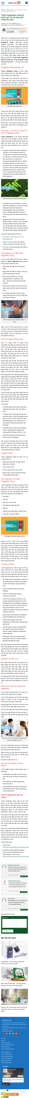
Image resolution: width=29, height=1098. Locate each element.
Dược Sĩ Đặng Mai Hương (14, 28)
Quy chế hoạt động (5, 1042)
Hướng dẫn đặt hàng (6, 1062)
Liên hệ (3, 1040)
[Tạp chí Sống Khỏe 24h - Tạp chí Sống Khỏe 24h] (14, 3)
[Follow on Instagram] (7, 1033)
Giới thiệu (3, 1038)
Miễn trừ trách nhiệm (6, 1060)
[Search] (26, 3)
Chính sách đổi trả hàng (7, 1056)
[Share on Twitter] (9, 32)
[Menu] (3, 3)
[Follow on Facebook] (3, 1033)
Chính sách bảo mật (6, 1052)
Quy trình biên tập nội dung (7, 1044)
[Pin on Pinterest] (11, 32)
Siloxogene (6, 247)
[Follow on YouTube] (16, 1033)
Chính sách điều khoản (6, 1054)
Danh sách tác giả (5, 1046)
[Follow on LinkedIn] (13, 1033)
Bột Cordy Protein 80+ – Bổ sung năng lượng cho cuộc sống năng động (13, 984)
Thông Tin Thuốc (9, 9)
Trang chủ (3, 9)
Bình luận (24, 876)
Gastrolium (10, 242)
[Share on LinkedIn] (13, 32)
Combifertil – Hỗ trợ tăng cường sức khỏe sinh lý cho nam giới (12, 962)
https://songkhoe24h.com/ (18, 49)
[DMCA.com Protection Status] (14, 1097)
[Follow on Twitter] (10, 1033)
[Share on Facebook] (7, 32)
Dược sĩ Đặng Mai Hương (7, 1049)
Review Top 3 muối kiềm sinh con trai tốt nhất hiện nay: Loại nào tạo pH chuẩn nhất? (14, 1009)
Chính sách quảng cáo (6, 1058)
